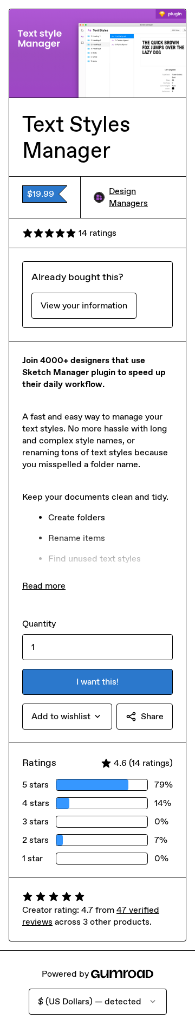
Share (152, 716)
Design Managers (128, 197)
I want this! (97, 681)
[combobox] (67, 717)
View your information (84, 305)
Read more (44, 585)
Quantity (39, 623)
